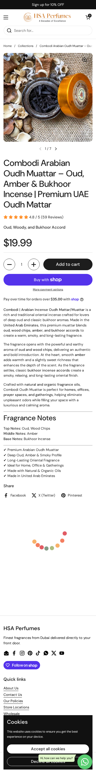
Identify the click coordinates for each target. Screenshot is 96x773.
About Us (10, 688)
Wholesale (11, 713)
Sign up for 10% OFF (48, 5)
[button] (88, 17)
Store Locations (16, 707)
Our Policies (13, 701)
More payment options (48, 289)
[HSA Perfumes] (47, 17)
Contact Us (12, 694)
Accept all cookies (48, 748)
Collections (25, 46)
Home (7, 46)
